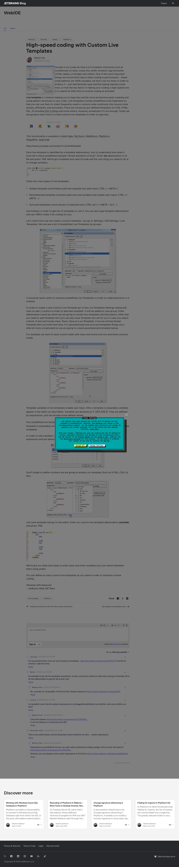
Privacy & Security (12, 846)
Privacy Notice (84, 437)
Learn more (94, 429)
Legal (40, 846)
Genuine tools (52, 846)
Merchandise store (165, 857)
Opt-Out (107, 441)
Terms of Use (103, 437)
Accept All (80, 445)
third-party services (72, 439)
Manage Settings (96, 445)
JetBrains (25, 861)
